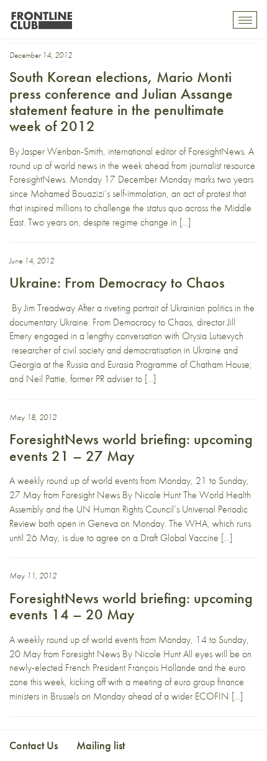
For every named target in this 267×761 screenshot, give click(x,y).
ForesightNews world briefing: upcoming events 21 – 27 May (131, 447)
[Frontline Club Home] (41, 17)
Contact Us (33, 745)
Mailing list (100, 745)
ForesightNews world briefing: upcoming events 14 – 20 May (131, 606)
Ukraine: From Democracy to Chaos (117, 282)
